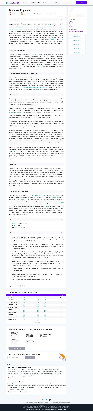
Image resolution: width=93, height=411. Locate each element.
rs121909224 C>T (12, 302)
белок (22, 199)
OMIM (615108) (77, 40)
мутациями (53, 39)
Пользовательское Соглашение (33, 409)
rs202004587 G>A (12, 309)
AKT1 (70, 25)
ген (38, 66)
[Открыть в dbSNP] (24, 297)
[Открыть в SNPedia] (45, 297)
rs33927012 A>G (12, 304)
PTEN (61, 39)
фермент (54, 197)
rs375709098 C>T (12, 312)
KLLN (70, 23)
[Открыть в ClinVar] (38, 297)
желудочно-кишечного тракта (31, 28)
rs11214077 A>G (12, 307)
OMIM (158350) (77, 36)
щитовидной (45, 28)
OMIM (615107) (77, 44)
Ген (13, 223)
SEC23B (71, 26)
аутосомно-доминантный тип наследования (35, 87)
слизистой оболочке (15, 28)
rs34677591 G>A (12, 300)
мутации (11, 112)
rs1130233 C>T (12, 297)
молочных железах (57, 28)
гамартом (50, 24)
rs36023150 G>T (12, 319)
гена (37, 89)
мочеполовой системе (15, 29)
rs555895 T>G (11, 314)
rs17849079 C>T (12, 317)
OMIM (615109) (77, 48)
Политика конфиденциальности (49, 409)
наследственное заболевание (25, 26)
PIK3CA (71, 22)
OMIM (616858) (77, 52)
